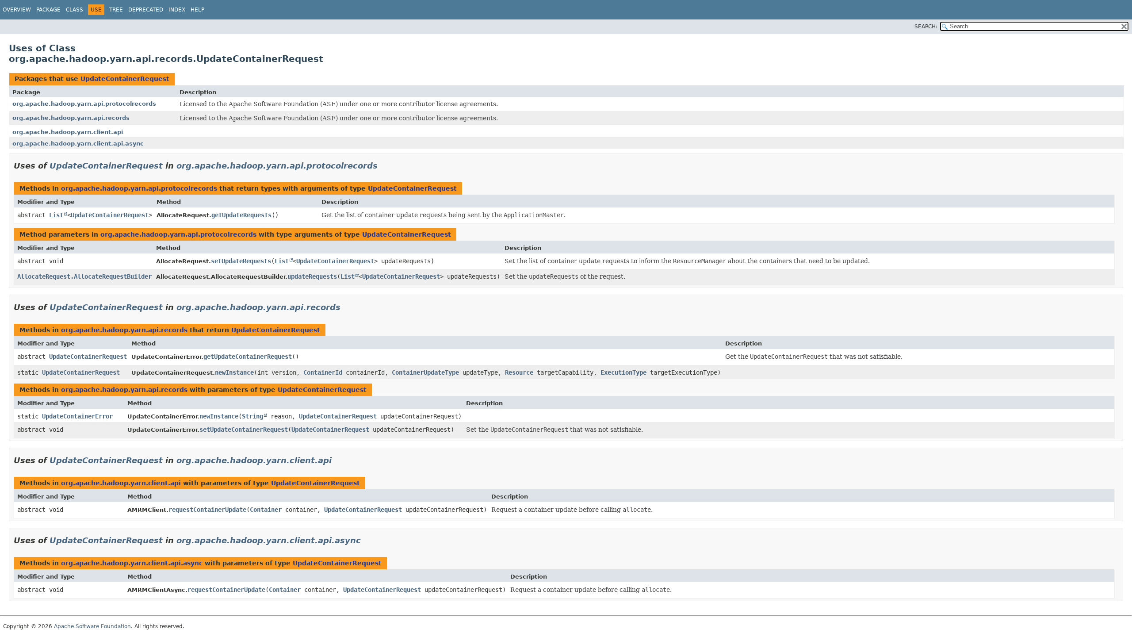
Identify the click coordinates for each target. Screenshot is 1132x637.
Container (266, 509)
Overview (17, 10)
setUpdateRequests (241, 261)
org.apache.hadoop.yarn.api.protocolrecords (84, 103)
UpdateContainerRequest (124, 78)
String (252, 416)
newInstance (234, 372)
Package (48, 10)
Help (197, 10)
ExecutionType (623, 372)
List (56, 215)
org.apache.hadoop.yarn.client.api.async (78, 143)
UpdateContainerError (77, 416)
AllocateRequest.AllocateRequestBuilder (84, 276)
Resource (519, 372)
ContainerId (322, 372)
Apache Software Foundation (92, 626)
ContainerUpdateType (425, 372)
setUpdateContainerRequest (243, 429)
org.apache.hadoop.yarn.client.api (67, 132)
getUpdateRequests (241, 215)
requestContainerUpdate (207, 509)
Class (74, 10)
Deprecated (145, 10)
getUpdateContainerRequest (247, 356)
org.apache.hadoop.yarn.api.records (71, 118)
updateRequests (312, 276)
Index (176, 10)
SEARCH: (925, 26)
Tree (116, 10)
